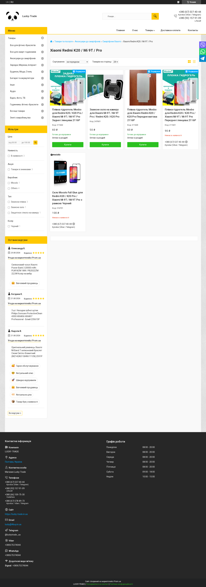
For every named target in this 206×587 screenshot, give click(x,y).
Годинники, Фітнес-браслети (24, 104)
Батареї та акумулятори (22, 78)
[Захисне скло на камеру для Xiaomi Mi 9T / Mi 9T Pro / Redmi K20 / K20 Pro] (105, 88)
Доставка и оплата (170, 30)
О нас (135, 30)
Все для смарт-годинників (23, 52)
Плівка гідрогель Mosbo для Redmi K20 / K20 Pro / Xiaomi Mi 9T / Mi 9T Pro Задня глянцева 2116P (67, 115)
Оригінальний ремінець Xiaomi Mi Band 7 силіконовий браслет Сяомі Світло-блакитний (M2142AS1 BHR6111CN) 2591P (26, 351)
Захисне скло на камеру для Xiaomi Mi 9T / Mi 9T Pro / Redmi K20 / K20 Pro (104, 113)
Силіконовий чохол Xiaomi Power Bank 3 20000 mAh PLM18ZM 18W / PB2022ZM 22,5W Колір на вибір (24, 269)
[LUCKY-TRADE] (12, 16)
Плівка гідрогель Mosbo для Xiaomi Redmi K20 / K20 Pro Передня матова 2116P (142, 115)
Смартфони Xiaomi (112, 41)
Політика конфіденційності (121, 584)
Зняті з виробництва (20, 117)
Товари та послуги (63, 41)
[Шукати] (155, 16)
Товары (149, 30)
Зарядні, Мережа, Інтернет (23, 65)
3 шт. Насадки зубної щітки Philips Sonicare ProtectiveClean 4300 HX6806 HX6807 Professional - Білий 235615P (26, 314)
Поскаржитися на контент (97, 584)
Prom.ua (117, 581)
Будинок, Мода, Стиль (21, 71)
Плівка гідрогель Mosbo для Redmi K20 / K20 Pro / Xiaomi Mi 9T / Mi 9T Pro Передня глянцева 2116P (180, 115)
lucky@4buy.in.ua (13, 524)
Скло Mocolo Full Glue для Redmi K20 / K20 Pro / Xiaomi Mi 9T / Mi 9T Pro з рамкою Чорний (67, 198)
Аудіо (13, 91)
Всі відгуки (14, 413)
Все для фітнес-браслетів (23, 45)
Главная (120, 30)
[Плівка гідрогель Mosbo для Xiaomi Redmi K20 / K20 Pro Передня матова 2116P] (143, 88)
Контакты (193, 30)
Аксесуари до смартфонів (87, 41)
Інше (12, 85)
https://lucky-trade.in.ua (16, 514)
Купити (67, 144)
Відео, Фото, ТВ (17, 98)
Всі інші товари (17, 111)
